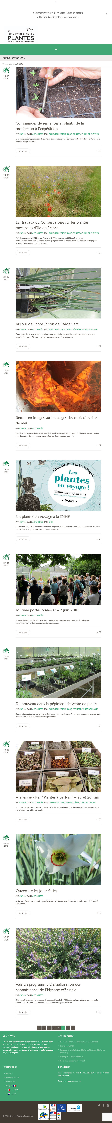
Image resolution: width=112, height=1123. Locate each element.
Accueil (15, 64)
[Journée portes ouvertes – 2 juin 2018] (58, 579)
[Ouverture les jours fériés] (58, 859)
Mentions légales (13, 1077)
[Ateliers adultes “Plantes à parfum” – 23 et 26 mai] (58, 766)
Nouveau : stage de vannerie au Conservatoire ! (79, 1042)
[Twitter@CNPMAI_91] (99, 1105)
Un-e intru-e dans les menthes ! (72, 1061)
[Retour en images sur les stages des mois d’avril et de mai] (58, 386)
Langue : (9, 1086)
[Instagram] (108, 1105)
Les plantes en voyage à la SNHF (43, 516)
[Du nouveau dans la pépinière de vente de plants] (58, 672)
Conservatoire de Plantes (86, 134)
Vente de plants (90, 329)
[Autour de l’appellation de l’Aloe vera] (58, 293)
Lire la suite (23, 151)
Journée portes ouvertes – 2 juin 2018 (47, 610)
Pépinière (77, 329)
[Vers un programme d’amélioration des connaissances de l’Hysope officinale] (58, 953)
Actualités (37, 134)
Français (14, 1090)
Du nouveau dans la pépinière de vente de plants (56, 703)
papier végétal (72, 803)
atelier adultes (56, 803)
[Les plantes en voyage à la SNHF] (58, 485)
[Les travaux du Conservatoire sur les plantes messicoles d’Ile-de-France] (58, 191)
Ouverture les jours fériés (36, 890)
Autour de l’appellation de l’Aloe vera (47, 324)
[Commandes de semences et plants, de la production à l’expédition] (58, 92)
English (13, 1094)
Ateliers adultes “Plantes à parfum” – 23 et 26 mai (57, 797)
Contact (9, 1073)
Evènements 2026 (67, 1046)
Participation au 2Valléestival (71, 1057)
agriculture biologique (60, 134)
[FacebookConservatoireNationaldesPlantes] (103, 1105)
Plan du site (10, 1081)
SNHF (51, 522)
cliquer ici (77, 1081)
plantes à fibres (88, 803)
